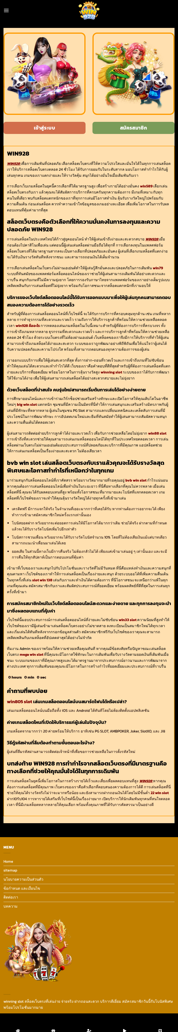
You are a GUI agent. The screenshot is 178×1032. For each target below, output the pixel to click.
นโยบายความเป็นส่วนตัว (23, 879)
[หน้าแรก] (18, 1022)
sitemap (10, 870)
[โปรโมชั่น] (53, 1022)
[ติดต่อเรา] (160, 1022)
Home (8, 861)
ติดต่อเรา (10, 897)
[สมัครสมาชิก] (89, 1022)
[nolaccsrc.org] (89, 10)
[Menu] (6, 10)
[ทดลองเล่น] (125, 1022)
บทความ (10, 906)
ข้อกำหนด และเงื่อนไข (21, 888)
